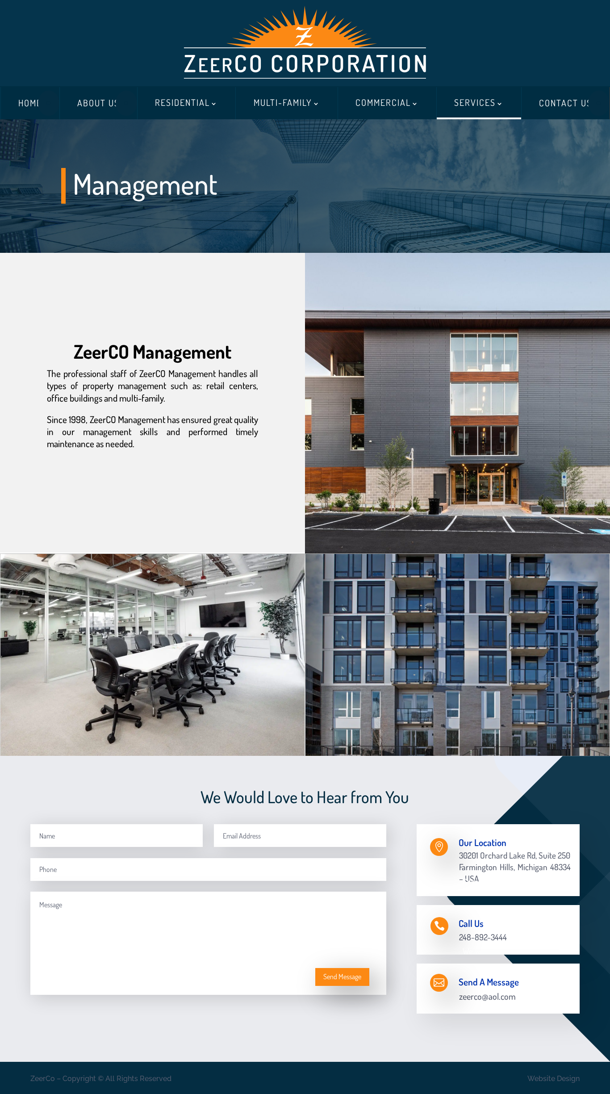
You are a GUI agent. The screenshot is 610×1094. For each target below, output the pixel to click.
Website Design (553, 1078)
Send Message (342, 976)
